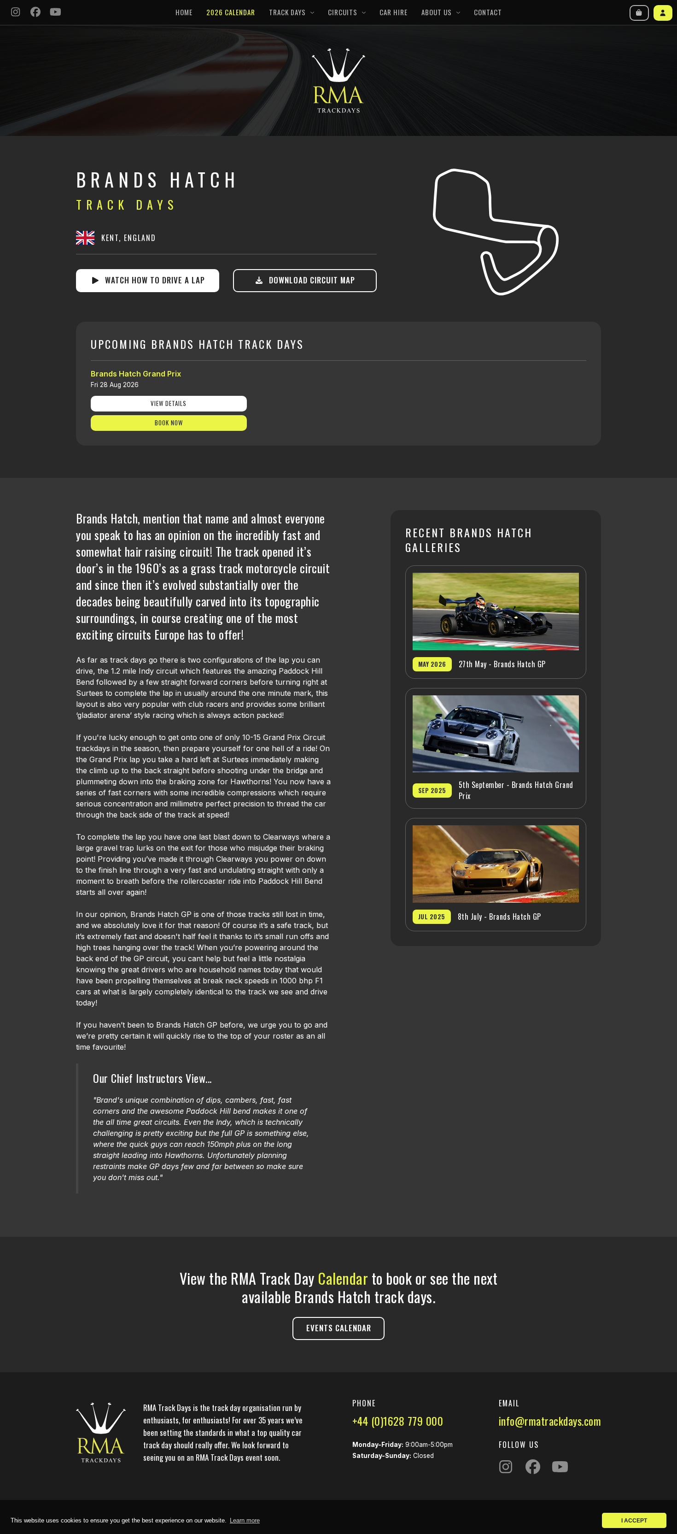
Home (184, 12)
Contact (488, 12)
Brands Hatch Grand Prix (136, 373)
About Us (436, 12)
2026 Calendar (230, 12)
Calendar (343, 1278)
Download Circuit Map (309, 280)
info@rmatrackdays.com (550, 1420)
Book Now (169, 422)
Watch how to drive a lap (152, 280)
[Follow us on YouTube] (55, 12)
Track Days (287, 12)
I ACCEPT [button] (634, 1520)
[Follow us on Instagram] (15, 12)
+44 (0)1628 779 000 (398, 1420)
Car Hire (393, 12)
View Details (169, 403)
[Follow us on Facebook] (35, 12)
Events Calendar (338, 1328)
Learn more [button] (245, 1520)
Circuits (342, 12)
